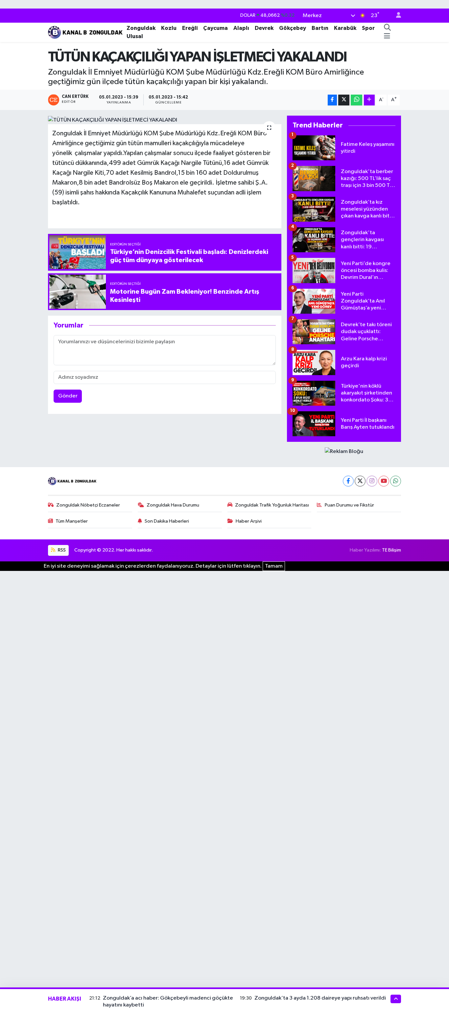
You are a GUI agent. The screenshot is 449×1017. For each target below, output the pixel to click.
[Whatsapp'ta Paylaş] (356, 100)
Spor (368, 28)
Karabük (345, 28)
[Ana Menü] (387, 36)
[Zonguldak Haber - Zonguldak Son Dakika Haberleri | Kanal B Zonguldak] (86, 31)
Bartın (320, 28)
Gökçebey (292, 28)
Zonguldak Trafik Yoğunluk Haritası (272, 505)
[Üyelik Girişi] (395, 16)
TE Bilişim (391, 550)
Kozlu (169, 28)
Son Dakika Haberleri (167, 521)
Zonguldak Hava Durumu (173, 505)
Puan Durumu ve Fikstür (349, 505)
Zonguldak (141, 28)
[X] (360, 481)
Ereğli (190, 28)
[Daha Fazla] (369, 100)
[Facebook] (348, 481)
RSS (61, 550)
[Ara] (387, 28)
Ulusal (135, 36)
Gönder (68, 396)
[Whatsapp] (395, 481)
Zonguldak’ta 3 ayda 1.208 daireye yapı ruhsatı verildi (320, 998)
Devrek (264, 28)
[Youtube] (383, 481)
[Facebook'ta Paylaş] (332, 100)
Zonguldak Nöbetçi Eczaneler (88, 505)
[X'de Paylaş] (343, 100)
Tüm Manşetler (72, 521)
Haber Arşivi (249, 521)
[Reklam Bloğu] (344, 451)
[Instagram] (371, 481)
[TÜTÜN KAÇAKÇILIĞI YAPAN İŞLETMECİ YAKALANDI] (165, 120)
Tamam (274, 566)
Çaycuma (215, 28)
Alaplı (241, 28)
